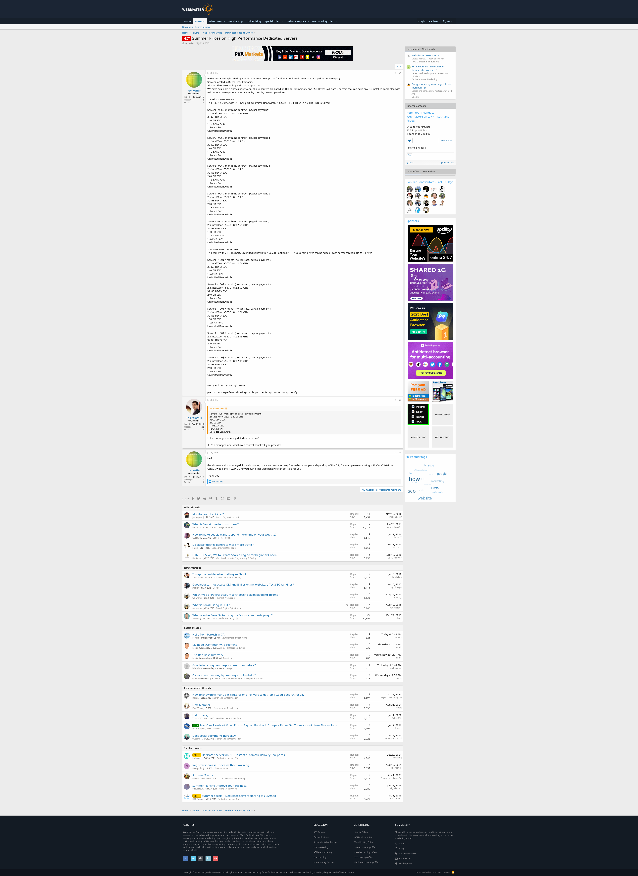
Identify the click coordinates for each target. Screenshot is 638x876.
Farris (195, 647)
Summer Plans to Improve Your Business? (219, 785)
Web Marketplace (296, 21)
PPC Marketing (321, 847)
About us (437, 872)
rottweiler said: (217, 408)
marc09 (398, 637)
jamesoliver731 (394, 527)
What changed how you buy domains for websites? (428, 68)
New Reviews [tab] (429, 171)
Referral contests (416, 105)
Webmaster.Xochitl (393, 738)
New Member (201, 705)
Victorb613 (197, 718)
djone (399, 618)
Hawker (196, 728)
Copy (409, 155)
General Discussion (221, 537)
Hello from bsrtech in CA (208, 634)
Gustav (195, 537)
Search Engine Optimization (228, 517)
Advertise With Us (408, 853)
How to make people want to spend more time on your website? (234, 534)
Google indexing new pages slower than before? (224, 665)
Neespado (197, 768)
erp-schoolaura (394, 668)
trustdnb (196, 738)
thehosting (197, 758)
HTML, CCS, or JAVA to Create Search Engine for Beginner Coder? (234, 555)
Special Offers (273, 21)
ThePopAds (396, 767)
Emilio (195, 548)
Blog (401, 848)
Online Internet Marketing (224, 548)
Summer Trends (202, 775)
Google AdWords (225, 527)
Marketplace (405, 863)
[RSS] (453, 872)
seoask (195, 678)
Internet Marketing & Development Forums (243, 678)
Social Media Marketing (223, 618)
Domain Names (222, 768)
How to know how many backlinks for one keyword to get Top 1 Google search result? (248, 694)
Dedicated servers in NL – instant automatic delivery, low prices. (244, 755)
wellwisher (197, 598)
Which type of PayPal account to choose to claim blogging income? (235, 595)
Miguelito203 (198, 788)
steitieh (195, 587)
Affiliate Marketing (323, 852)
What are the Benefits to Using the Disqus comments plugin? (232, 615)
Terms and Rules (423, 872)
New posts (187, 26)
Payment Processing (225, 598)
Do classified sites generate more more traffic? (223, 545)
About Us (404, 843)
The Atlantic (194, 417)
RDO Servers (198, 799)
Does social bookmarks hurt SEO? (214, 736)
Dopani (195, 697)
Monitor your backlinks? (208, 514)
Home (187, 21)
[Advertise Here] (442, 414)
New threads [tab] (428, 48)
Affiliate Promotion (363, 837)
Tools (411, 162)
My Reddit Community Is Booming (214, 644)
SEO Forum (319, 832)
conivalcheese (199, 778)
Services (216, 728)
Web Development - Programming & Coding (236, 558)
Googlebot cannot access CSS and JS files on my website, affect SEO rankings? (243, 584)
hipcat (399, 707)
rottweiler (189, 43)
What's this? (448, 162)
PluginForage (395, 587)
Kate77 (195, 708)
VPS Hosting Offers (363, 857)
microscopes (198, 527)
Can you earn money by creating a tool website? (224, 675)
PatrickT (398, 537)
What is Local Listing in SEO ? (211, 605)
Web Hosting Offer (363, 842)
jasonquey (197, 517)
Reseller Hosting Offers (365, 852)
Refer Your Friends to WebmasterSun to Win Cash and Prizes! (428, 116)
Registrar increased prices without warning (220, 765)
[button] (224, 21)
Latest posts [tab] (413, 48)
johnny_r (398, 597)
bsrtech (195, 637)
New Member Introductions (234, 637)
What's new (215, 21)
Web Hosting (320, 857)
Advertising (254, 21)
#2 (400, 400)
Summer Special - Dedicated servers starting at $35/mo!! (239, 796)
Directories (228, 658)
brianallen (197, 668)
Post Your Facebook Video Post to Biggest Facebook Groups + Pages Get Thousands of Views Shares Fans (268, 725)
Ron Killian (397, 577)
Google (216, 587)
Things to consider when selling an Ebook (219, 574)
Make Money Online (228, 788)
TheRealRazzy (395, 516)
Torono (195, 618)
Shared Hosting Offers (365, 847)
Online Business (321, 837)
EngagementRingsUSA (391, 778)
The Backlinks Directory (207, 655)
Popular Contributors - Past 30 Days (430, 182)
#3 (400, 452)
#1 (400, 73)
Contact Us (404, 858)
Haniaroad (197, 558)
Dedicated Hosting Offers (228, 758)
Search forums (202, 26)
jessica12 (397, 547)
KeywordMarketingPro (391, 697)
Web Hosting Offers (323, 21)
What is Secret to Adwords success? (215, 524)
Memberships (236, 21)
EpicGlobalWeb (395, 557)
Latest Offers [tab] (413, 171)
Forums (200, 21)
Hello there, (200, 715)
